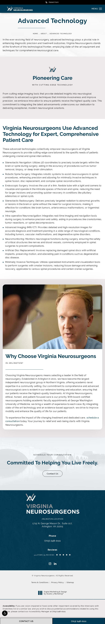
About (44, 33)
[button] (5, 613)
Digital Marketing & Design (55, 593)
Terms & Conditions (40, 582)
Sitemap (70, 582)
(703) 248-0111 (58, 611)
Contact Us (52, 473)
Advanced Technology (61, 33)
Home (35, 33)
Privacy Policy (57, 582)
